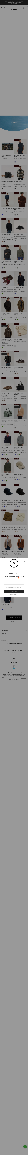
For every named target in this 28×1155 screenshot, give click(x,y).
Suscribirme (14, 591)
